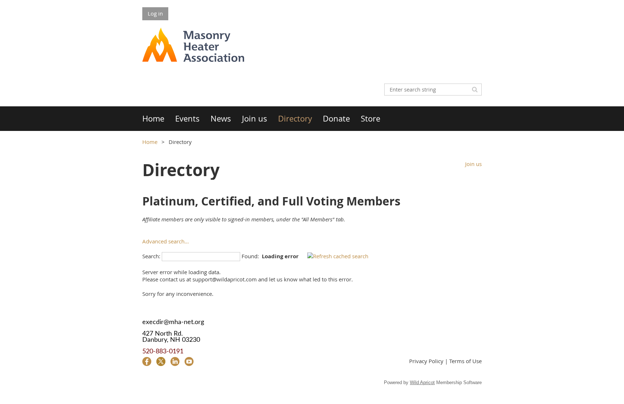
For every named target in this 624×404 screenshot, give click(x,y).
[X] (160, 361)
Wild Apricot (422, 382)
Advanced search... (165, 241)
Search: (151, 256)
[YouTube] (189, 361)
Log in (155, 13)
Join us (473, 163)
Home (149, 141)
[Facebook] (146, 361)
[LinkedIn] (174, 361)
